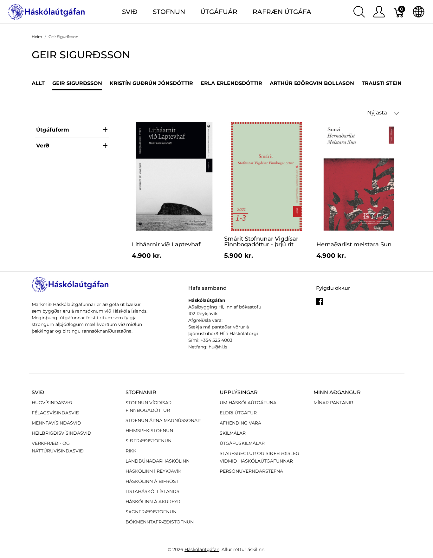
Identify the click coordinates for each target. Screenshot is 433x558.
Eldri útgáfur (238, 413)
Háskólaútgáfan (201, 549)
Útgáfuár (218, 12)
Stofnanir (141, 392)
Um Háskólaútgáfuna (248, 403)
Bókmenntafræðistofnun (160, 522)
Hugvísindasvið (52, 403)
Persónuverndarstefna (251, 471)
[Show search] (359, 11)
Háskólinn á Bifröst (152, 481)
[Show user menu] (378, 11)
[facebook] (319, 303)
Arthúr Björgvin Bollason (312, 83)
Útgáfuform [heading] (52, 130)
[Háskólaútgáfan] (46, 11)
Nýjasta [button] (377, 112)
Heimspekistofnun (149, 430)
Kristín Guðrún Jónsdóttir (151, 83)
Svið (38, 392)
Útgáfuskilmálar (242, 443)
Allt (38, 83)
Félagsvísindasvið (56, 413)
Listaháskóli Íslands (152, 491)
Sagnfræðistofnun (151, 512)
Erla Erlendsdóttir (231, 83)
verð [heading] (42, 145)
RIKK (131, 451)
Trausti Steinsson (389, 83)
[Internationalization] (418, 11)
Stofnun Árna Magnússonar (163, 420)
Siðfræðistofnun (148, 441)
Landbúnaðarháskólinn (158, 461)
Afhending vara (240, 423)
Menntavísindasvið (56, 423)
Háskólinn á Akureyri (154, 501)
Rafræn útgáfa (282, 12)
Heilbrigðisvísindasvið (61, 433)
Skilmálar (233, 433)
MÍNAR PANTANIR (333, 403)
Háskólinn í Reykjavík (153, 471)
